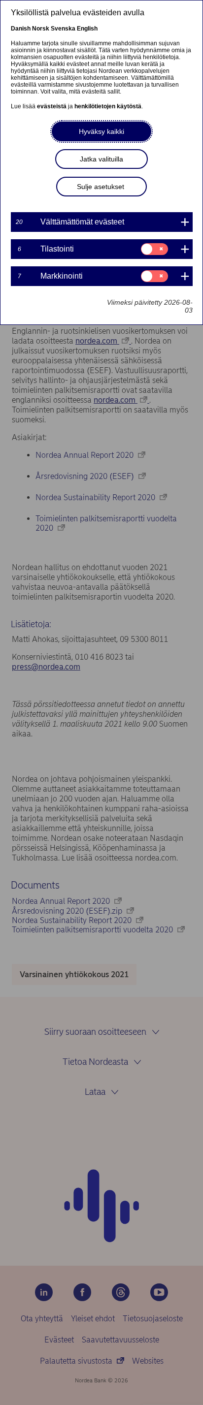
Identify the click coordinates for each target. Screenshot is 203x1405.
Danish (21, 28)
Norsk (40, 28)
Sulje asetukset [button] (100, 187)
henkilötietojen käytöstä (107, 106)
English (87, 28)
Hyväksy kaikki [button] (101, 131)
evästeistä (52, 106)
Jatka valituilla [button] (101, 159)
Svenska (63, 28)
